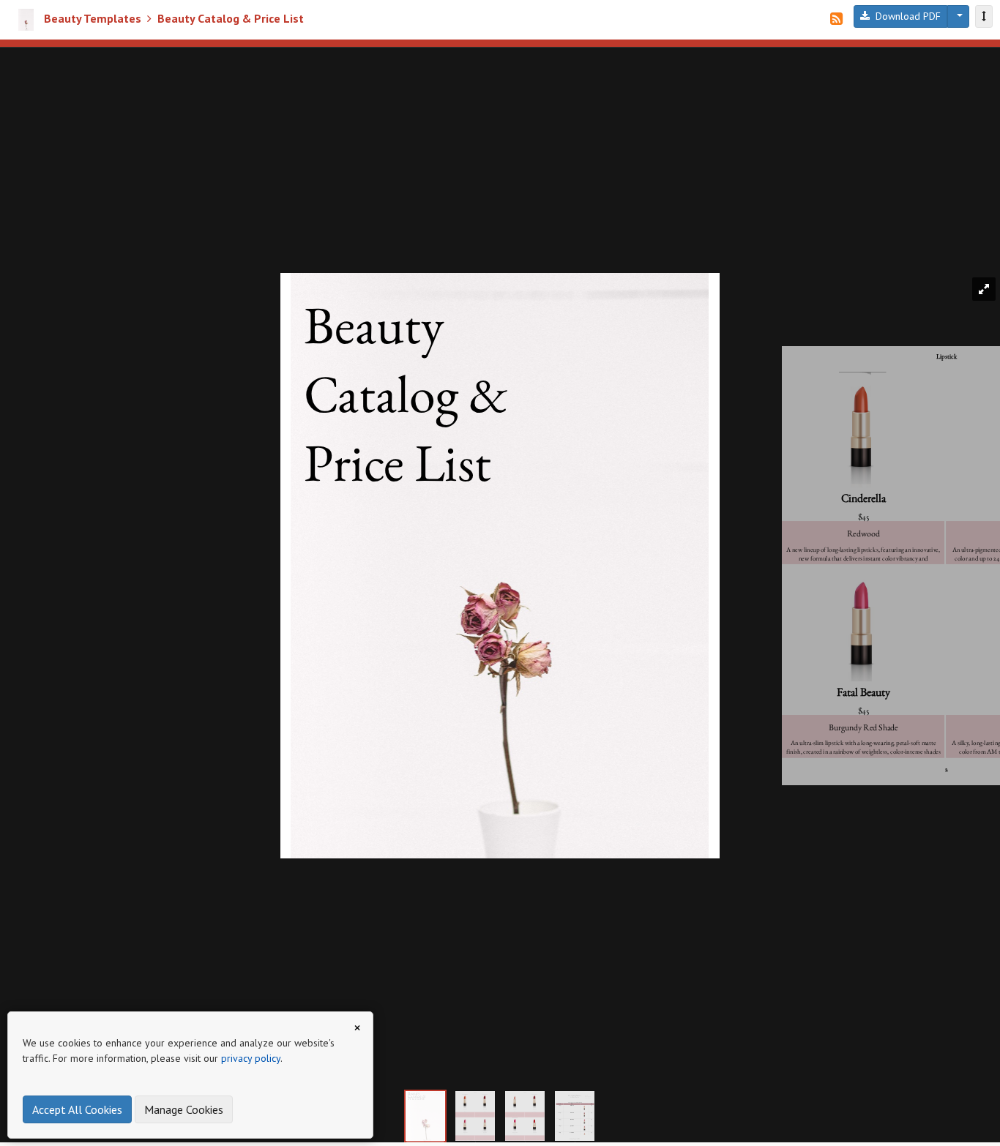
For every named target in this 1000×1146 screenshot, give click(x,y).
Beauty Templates (92, 18)
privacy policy (250, 1058)
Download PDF (905, 16)
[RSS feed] (836, 19)
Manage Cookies (183, 1109)
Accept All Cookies (77, 1109)
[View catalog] (984, 16)
